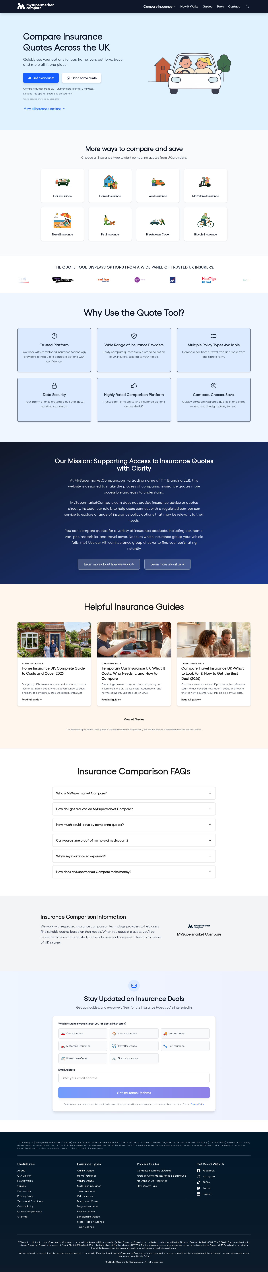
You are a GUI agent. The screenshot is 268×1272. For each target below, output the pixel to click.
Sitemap (22, 1216)
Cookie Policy (25, 1206)
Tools (220, 6)
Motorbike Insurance (89, 1185)
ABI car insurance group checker (129, 542)
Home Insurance (86, 1175)
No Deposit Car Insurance (152, 1180)
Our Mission (24, 1175)
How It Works (189, 6)
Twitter (207, 1188)
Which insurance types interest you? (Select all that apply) (92, 1023)
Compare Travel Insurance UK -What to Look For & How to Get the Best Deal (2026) (212, 673)
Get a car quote (43, 78)
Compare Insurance (157, 6)
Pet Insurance (85, 1196)
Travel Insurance (86, 1190)
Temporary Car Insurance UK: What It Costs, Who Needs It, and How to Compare (133, 673)
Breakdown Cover (87, 1201)
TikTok (206, 1182)
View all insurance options (42, 108)
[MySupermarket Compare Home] (35, 6)
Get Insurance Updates (134, 1093)
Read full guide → (32, 699)
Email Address (66, 1069)
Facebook (209, 1170)
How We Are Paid (147, 1185)
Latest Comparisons (29, 1211)
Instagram (209, 1176)
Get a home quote (84, 78)
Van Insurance (85, 1180)
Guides (207, 6)
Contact (234, 6)
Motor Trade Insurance (90, 1221)
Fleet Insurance (86, 1211)
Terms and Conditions (30, 1201)
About (21, 1170)
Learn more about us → (167, 564)
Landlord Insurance (88, 1216)
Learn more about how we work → (109, 564)
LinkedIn (207, 1193)
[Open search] (247, 6)
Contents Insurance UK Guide (154, 1170)
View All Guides (134, 719)
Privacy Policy (197, 1104)
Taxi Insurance (85, 1226)
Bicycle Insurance (87, 1206)
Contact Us (24, 1190)
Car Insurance (85, 1170)
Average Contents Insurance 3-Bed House (161, 1175)
